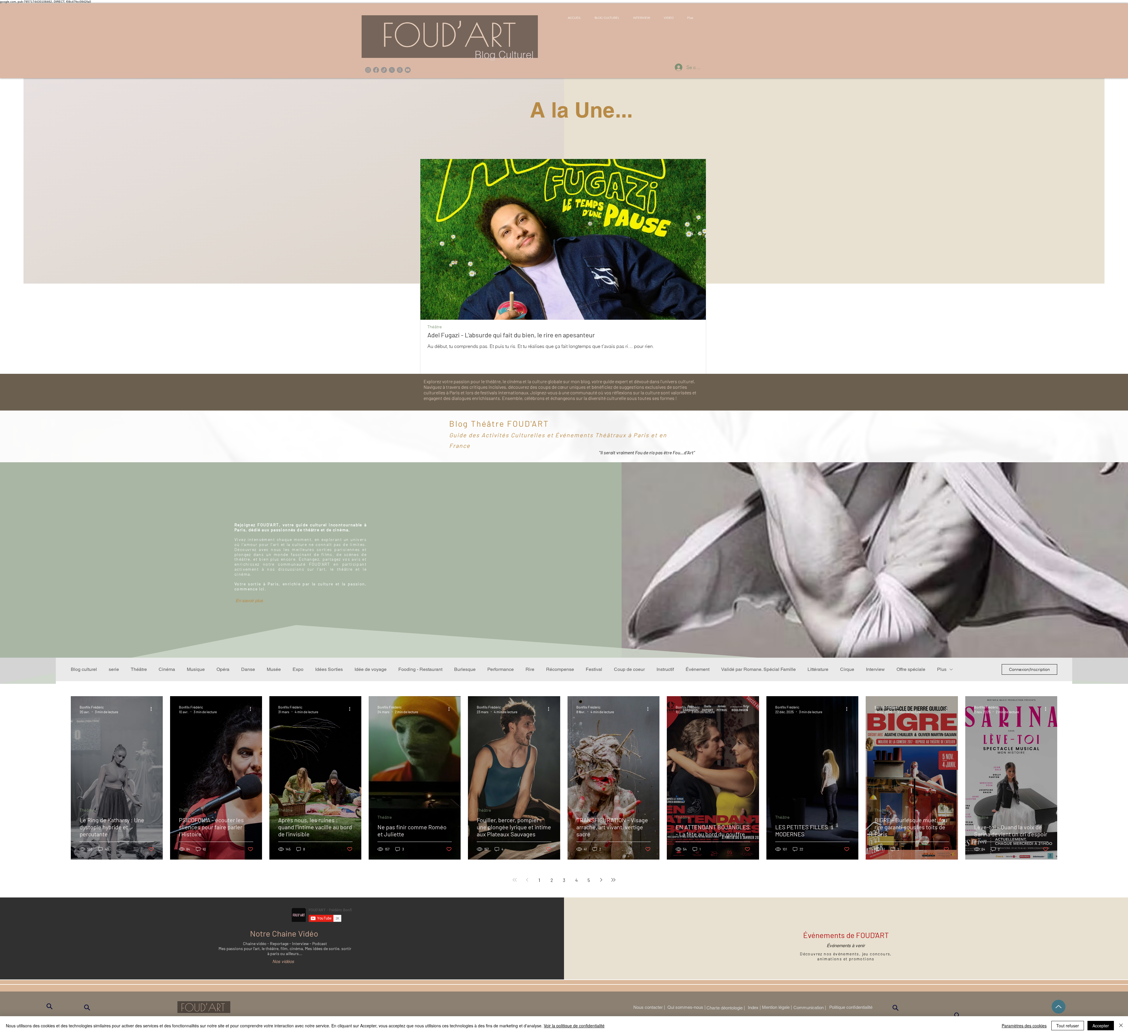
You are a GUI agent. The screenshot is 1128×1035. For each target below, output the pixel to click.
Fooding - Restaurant (420, 669)
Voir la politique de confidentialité (574, 1026)
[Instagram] (368, 70)
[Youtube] (408, 70)
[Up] (1058, 1007)
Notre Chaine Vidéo (284, 933)
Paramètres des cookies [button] (1024, 1026)
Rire (530, 669)
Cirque (847, 669)
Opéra (222, 669)
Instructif (665, 669)
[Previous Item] (429, 239)
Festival (594, 669)
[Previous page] (527, 880)
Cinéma (167, 669)
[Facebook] (376, 70)
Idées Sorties (329, 669)
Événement (697, 669)
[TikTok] (384, 70)
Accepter (1100, 1026)
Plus (941, 669)
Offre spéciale (911, 669)
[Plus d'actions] (153, 709)
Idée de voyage (371, 669)
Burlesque (465, 669)
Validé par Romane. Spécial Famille (758, 669)
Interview (875, 669)
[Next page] (601, 880)
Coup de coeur (629, 669)
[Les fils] (400, 70)
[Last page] (613, 880)
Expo (298, 669)
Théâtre (434, 326)
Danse (248, 669)
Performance (500, 669)
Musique (196, 669)
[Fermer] (1120, 1025)
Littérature (818, 669)
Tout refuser (1067, 1026)
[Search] (49, 1006)
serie (114, 669)
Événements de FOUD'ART (846, 934)
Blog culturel (84, 669)
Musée (274, 669)
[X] (392, 70)
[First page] (514, 880)
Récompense (560, 669)
